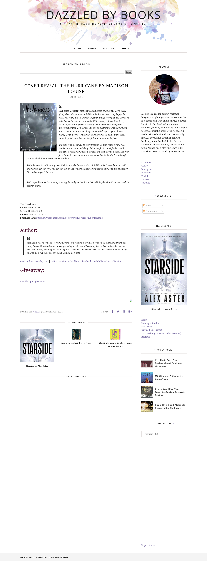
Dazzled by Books (103, 14)
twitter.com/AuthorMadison (65, 261)
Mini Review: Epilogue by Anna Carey (169, 377)
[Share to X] (118, 311)
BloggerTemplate (61, 557)
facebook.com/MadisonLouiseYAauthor (102, 261)
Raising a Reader (150, 323)
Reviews (145, 336)
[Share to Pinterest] (124, 311)
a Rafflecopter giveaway (32, 281)
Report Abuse (148, 545)
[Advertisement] (164, 490)
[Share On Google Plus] (129, 311)
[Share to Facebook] (112, 311)
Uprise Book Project (151, 329)
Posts (148, 205)
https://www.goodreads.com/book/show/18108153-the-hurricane (69, 217)
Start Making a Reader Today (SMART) (161, 333)
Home (144, 319)
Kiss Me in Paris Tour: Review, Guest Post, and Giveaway (168, 363)
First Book (146, 326)
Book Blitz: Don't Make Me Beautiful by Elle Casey (170, 406)
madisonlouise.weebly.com (34, 261)
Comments (151, 211)
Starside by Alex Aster (164, 309)
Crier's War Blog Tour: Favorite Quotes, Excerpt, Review (170, 391)
